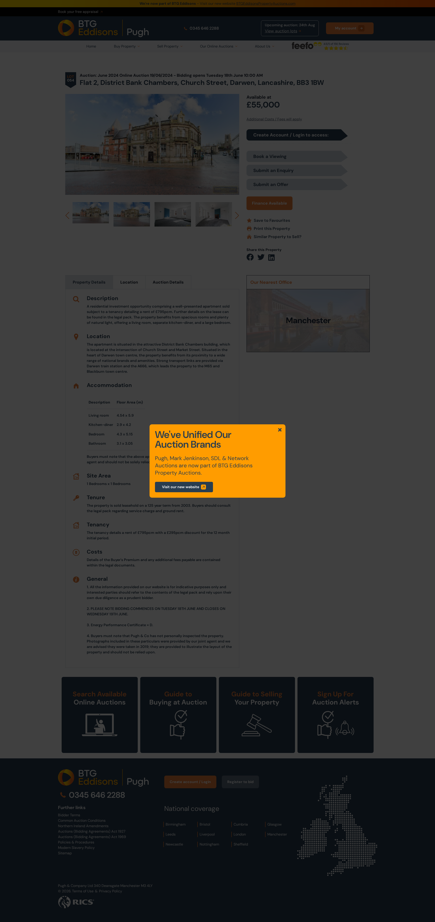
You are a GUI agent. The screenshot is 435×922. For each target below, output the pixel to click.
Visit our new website (180, 487)
